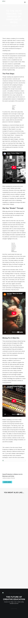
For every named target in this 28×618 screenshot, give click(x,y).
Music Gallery (13, 109)
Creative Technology (16, 25)
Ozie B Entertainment (14, 251)
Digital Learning (20, 536)
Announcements (7, 536)
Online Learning (15, 513)
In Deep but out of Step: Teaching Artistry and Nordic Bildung (13, 516)
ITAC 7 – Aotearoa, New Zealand (12, 538)
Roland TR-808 (16, 368)
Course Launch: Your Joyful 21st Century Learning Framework (13, 583)
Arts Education (21, 513)
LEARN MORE (7, 482)
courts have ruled (21, 198)
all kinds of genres (7, 69)
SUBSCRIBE (14, 608)
